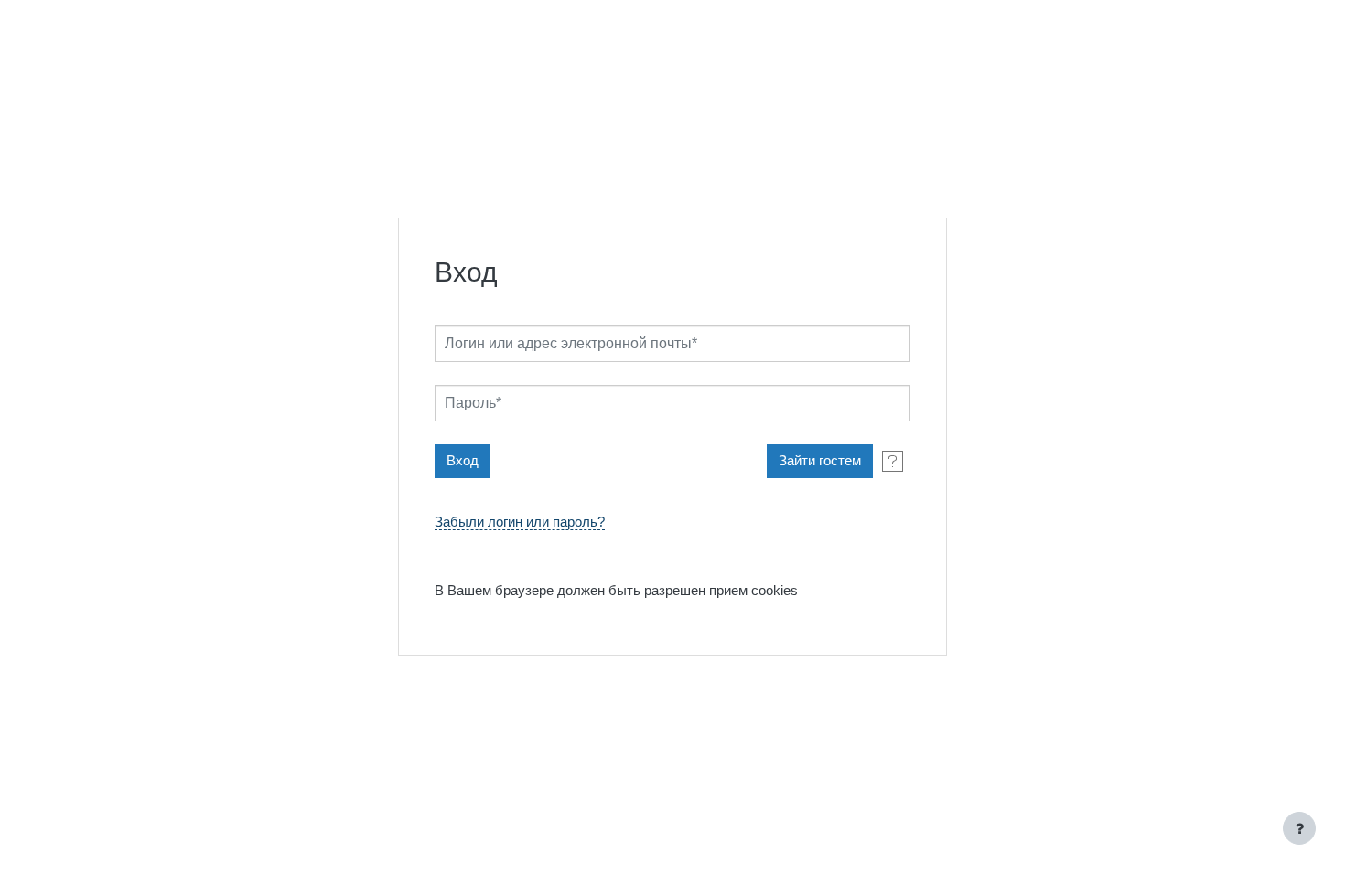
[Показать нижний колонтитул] (1299, 828)
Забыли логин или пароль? (520, 522)
